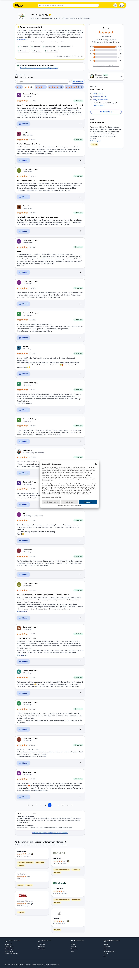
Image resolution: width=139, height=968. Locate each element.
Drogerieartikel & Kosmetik (25, 862)
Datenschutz (18, 965)
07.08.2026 (32, 426)
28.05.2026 (32, 779)
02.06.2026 (32, 709)
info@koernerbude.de (100, 100)
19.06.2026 (32, 139)
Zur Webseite (105, 112)
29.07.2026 (32, 320)
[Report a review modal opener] (80, 123)
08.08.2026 (32, 213)
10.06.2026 (32, 176)
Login (105, 956)
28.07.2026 (32, 457)
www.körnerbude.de (99, 96)
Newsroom (74, 949)
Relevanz (79, 82)
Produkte (106, 944)
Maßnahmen (27, 818)
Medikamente (40, 862)
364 (63, 805)
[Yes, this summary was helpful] (78, 56)
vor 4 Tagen (32, 745)
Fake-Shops (41, 944)
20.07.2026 (32, 489)
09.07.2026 (32, 677)
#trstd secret (9, 951)
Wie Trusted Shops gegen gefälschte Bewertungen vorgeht (39, 68)
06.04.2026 (32, 247)
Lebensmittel (76, 869)
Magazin (73, 944)
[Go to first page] (28, 805)
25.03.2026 (32, 590)
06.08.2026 (32, 288)
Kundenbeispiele (109, 951)
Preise (106, 949)
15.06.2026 (32, 389)
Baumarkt (20, 885)
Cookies (28, 965)
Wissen (106, 953)
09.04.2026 (32, 101)
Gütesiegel (8, 944)
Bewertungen (9, 949)
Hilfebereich (41, 946)
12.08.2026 (32, 556)
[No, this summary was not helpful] (81, 56)
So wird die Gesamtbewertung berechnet (106, 66)
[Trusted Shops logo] (19, 5)
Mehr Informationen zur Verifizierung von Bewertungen (50, 833)
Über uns (73, 946)
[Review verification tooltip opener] (50, 14)
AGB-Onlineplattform (51, 965)
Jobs (72, 951)
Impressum (9, 965)
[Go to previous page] (32, 805)
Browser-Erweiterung (11, 953)
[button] (115, 5)
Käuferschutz (9, 946)
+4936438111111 (98, 93)
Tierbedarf (94, 144)
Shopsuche (41, 949)
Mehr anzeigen (98, 105)
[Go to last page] (72, 805)
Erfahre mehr (63, 844)
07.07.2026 (32, 353)
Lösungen (107, 946)
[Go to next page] (68, 805)
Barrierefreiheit (37, 965)
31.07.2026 (32, 520)
